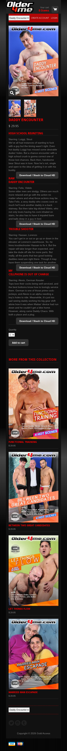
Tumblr (24, 723)
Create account (40, 17)
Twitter (11, 723)
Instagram (17, 723)
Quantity (12, 330)
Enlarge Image (12, 92)
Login (54, 17)
